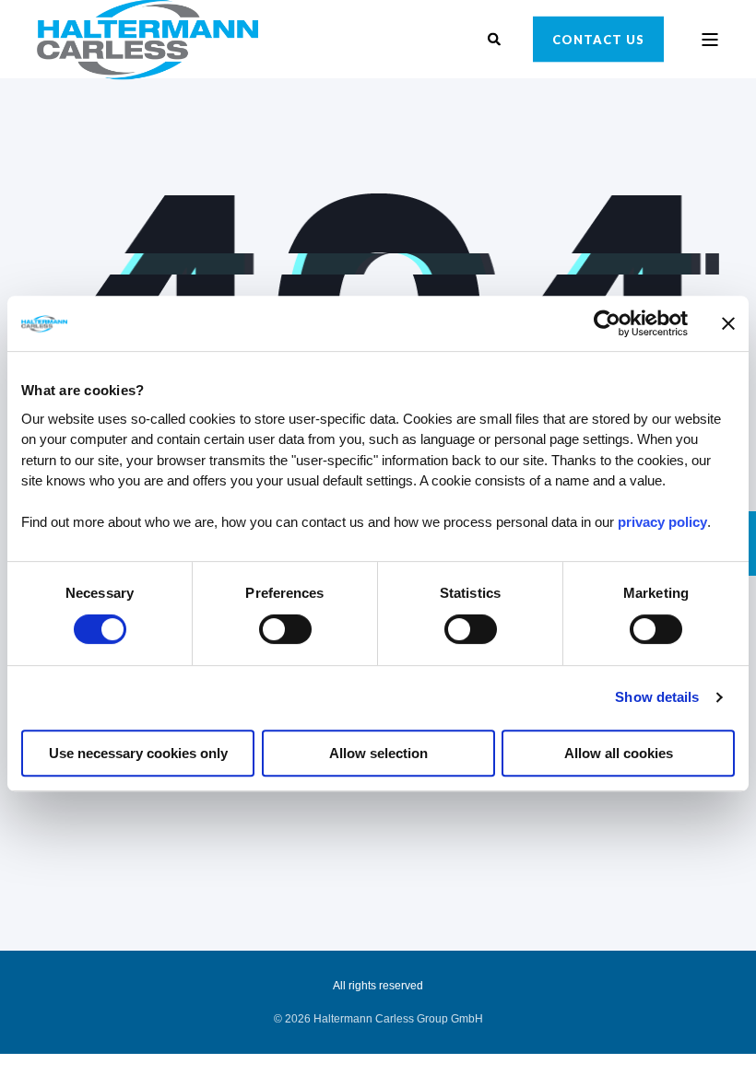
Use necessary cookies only (138, 753)
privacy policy (662, 522)
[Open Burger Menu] (709, 39)
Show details (657, 697)
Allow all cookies (618, 753)
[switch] (285, 629)
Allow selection (378, 753)
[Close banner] (728, 323)
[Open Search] (496, 37)
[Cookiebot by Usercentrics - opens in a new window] (607, 323)
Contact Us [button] (598, 38)
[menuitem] (378, 1018)
